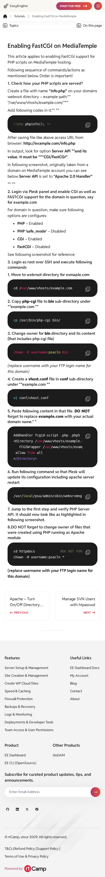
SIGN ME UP (95, 792)
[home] (5, 16)
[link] (27, 5)
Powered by (14, 868)
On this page (92, 25)
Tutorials (19, 16)
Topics (14, 25)
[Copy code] (88, 125)
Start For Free (70, 6)
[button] (74, 6)
